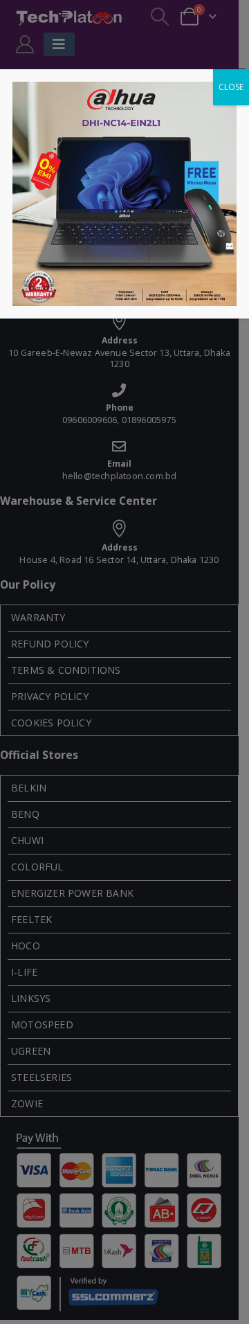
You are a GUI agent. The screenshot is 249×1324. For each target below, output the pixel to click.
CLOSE (231, 87)
